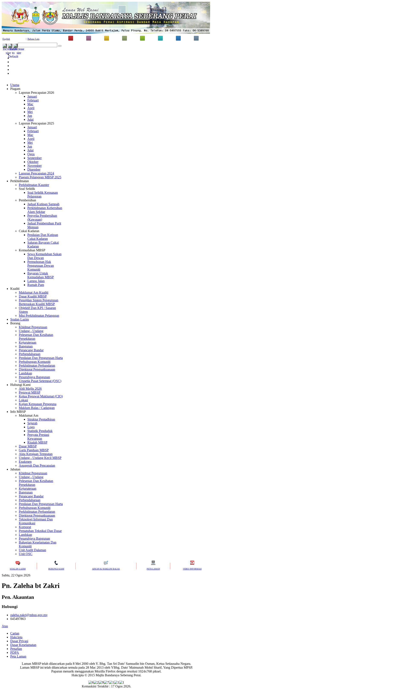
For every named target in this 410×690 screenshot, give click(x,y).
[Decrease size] (18, 53)
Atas (5, 626)
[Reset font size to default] (13, 56)
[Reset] (60, 46)
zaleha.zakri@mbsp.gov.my (29, 615)
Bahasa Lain (34, 39)
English (6, 39)
